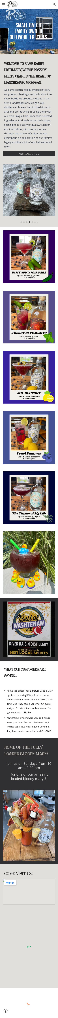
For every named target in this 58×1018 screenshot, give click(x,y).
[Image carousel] (29, 193)
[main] (29, 31)
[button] (3, 4)
